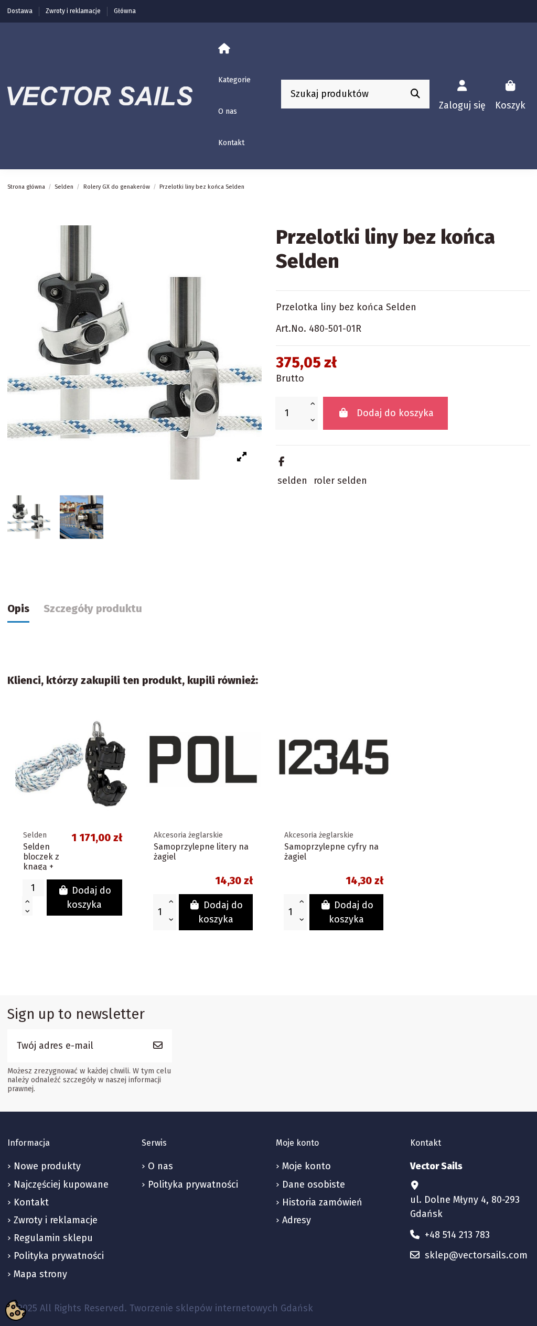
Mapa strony (40, 1274)
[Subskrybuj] (158, 1045)
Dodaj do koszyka (395, 413)
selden (292, 480)
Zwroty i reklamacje (74, 11)
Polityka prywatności (59, 1256)
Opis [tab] (18, 608)
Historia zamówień (322, 1202)
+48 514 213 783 (457, 1235)
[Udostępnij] (281, 462)
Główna (125, 11)
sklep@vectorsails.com (476, 1255)
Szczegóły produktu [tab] (93, 608)
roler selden (340, 480)
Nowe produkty (47, 1166)
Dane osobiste (313, 1184)
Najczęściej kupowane (61, 1184)
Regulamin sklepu (53, 1238)
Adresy (296, 1220)
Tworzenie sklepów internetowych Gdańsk (221, 1308)
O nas (160, 1166)
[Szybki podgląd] (120, 726)
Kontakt (31, 1202)
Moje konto (306, 1166)
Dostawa (20, 11)
